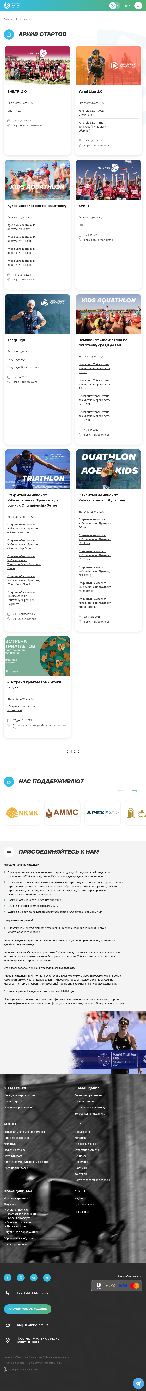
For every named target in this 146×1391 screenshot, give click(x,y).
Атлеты (10, 1124)
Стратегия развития (87, 1150)
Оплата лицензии (18, 1209)
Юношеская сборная (17, 1138)
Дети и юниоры (16, 1226)
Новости (82, 1212)
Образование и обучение (19, 1238)
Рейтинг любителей (16, 1168)
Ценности (80, 1156)
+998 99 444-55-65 (32, 1293)
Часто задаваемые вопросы (92, 1180)
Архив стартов (13, 1101)
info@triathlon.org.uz (32, 1325)
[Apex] (102, 812)
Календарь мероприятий (19, 1095)
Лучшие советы (84, 1101)
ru (126, 5)
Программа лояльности (22, 1214)
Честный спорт (13, 1156)
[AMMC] (62, 812)
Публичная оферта (18, 1218)
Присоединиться (18, 1190)
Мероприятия (15, 1087)
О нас (79, 1124)
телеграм (118, 1003)
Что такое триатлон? (17, 1198)
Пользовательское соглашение (45, 1362)
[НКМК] (22, 812)
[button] (135, 790)
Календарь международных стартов (26, 1162)
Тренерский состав (86, 1144)
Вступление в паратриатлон (21, 1232)
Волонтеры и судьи (16, 1244)
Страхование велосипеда (90, 1107)
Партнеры (81, 1168)
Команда (80, 1138)
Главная (8, 19)
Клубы (80, 1190)
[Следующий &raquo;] (78, 751)
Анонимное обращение (27, 1309)
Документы (82, 1162)
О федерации (83, 1131)
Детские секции (84, 1204)
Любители (10, 1144)
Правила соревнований (18, 1107)
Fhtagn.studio (30, 1369)
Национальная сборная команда (24, 1131)
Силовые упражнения (88, 1095)
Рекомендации (87, 1087)
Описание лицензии (19, 1222)
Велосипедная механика (90, 1113)
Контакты (81, 1174)
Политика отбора (15, 1150)
